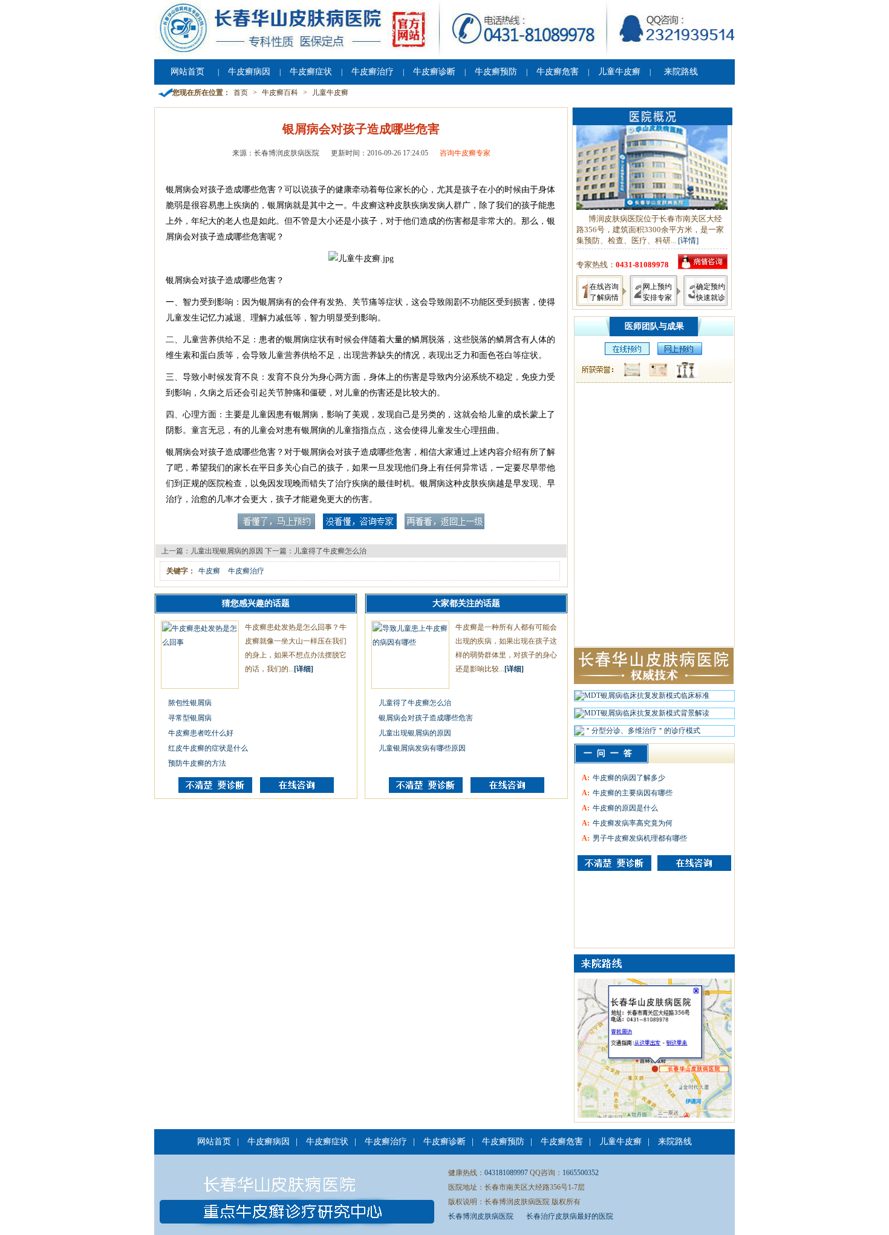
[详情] (688, 240)
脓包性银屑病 (190, 703)
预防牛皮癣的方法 (197, 763)
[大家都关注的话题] (215, 790)
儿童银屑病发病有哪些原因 (422, 748)
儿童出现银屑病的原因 (226, 551)
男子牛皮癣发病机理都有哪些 (640, 838)
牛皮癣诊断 (434, 71)
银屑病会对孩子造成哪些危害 (426, 718)
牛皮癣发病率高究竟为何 (632, 823)
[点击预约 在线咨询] (276, 527)
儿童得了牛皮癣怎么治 (330, 551)
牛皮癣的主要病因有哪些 (632, 793)
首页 (240, 92)
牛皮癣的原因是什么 (625, 808)
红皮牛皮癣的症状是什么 (208, 748)
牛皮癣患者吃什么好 (200, 733)
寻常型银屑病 (190, 718)
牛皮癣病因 (249, 71)
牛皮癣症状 (311, 71)
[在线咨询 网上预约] (624, 352)
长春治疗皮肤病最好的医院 (569, 1216)
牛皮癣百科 (280, 92)
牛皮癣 (209, 571)
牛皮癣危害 (557, 71)
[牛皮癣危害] (694, 863)
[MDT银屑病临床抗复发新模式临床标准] (642, 698)
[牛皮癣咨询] (614, 863)
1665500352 (580, 1172)
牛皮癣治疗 (372, 71)
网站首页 (187, 71)
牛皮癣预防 (496, 71)
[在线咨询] (297, 790)
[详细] (303, 669)
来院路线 (681, 71)
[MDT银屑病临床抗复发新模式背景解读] (642, 716)
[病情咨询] (703, 266)
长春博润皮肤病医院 (480, 1216)
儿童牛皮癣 (619, 71)
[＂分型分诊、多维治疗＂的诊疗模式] (637, 733)
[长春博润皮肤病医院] (444, 53)
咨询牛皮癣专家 (465, 153)
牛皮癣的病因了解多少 (629, 778)
